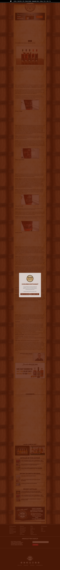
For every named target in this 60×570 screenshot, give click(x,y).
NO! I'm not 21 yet (34, 294)
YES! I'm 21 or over (25, 294)
